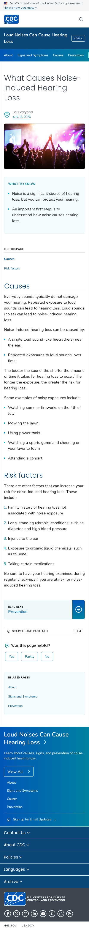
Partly (29, 656)
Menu (77, 38)
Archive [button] (11, 881)
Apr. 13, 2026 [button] (22, 116)
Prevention (76, 55)
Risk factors (12, 269)
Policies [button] (11, 857)
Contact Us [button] (15, 832)
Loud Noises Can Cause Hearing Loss (35, 38)
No (47, 656)
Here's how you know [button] (19, 8)
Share (77, 631)
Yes (11, 656)
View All (16, 771)
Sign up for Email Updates (32, 819)
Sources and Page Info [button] (30, 631)
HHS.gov (10, 925)
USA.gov (28, 925)
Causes (58, 55)
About (8, 55)
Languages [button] (15, 869)
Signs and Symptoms (32, 55)
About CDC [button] (15, 844)
